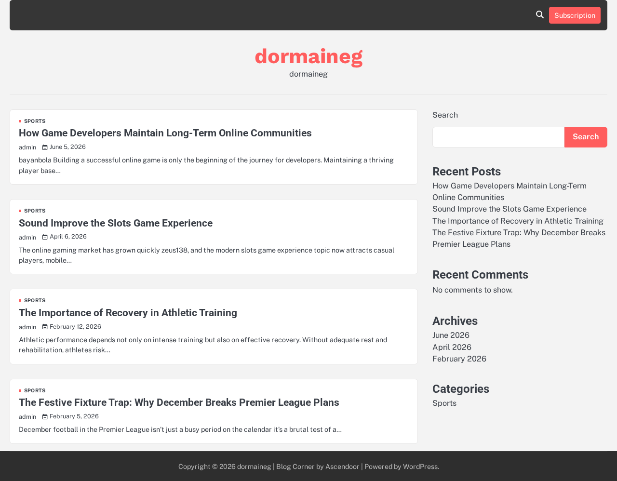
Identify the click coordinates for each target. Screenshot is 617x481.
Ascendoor (342, 466)
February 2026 (459, 358)
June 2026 (450, 335)
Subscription (574, 15)
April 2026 (451, 346)
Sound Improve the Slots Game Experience (116, 223)
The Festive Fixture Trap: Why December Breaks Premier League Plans (179, 402)
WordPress (420, 466)
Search (445, 115)
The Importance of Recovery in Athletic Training (128, 313)
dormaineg (308, 56)
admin (27, 147)
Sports (34, 121)
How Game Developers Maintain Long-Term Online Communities (165, 133)
